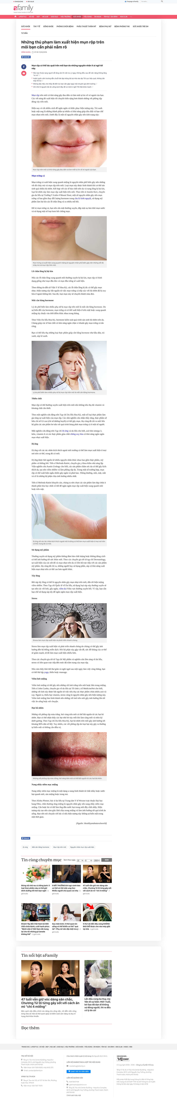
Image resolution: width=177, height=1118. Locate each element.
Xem (107, 860)
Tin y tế (36, 26)
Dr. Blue (31, 1)
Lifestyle (22, 17)
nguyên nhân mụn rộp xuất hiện (82, 847)
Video (126, 1047)
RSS (130, 1047)
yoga (46, 672)
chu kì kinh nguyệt (83, 198)
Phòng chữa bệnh (65, 26)
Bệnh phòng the (122, 26)
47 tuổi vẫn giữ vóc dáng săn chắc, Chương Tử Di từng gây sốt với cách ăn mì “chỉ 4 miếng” (50, 1003)
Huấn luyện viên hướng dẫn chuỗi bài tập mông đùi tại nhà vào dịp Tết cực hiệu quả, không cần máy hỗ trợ (69, 79)
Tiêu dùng (88, 17)
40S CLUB (123, 17)
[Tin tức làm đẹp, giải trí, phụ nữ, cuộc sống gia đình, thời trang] (23, 9)
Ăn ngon (97, 17)
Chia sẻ (26, 57)
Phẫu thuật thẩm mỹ (86, 26)
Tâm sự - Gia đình (111, 17)
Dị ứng (65, 431)
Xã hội (31, 17)
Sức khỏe (77, 17)
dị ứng (25, 847)
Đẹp (38, 17)
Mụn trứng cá (38, 175)
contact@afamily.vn (36, 1071)
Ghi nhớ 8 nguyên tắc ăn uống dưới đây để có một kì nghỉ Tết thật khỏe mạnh (62, 87)
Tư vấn (24, 33)
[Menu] (131, 17)
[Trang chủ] (15, 17)
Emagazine (19, 1)
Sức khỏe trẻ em (140, 26)
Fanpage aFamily (132, 1)
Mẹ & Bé (45, 17)
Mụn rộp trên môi (59, 847)
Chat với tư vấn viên (80, 1071)
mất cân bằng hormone (40, 847)
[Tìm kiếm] (162, 1)
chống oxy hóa (76, 434)
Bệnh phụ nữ (105, 26)
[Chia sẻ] (23, 66)
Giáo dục (54, 17)
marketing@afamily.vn (77, 1066)
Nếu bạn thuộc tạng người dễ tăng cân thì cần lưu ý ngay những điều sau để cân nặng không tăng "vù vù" (70, 74)
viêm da (62, 588)
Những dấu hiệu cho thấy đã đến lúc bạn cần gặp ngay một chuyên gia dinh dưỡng (64, 84)
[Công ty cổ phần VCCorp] (123, 1058)
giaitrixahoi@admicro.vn (78, 1085)
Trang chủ (26, 1047)
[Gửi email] (23, 73)
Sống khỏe (48, 26)
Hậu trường (66, 17)
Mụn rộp (35, 95)
